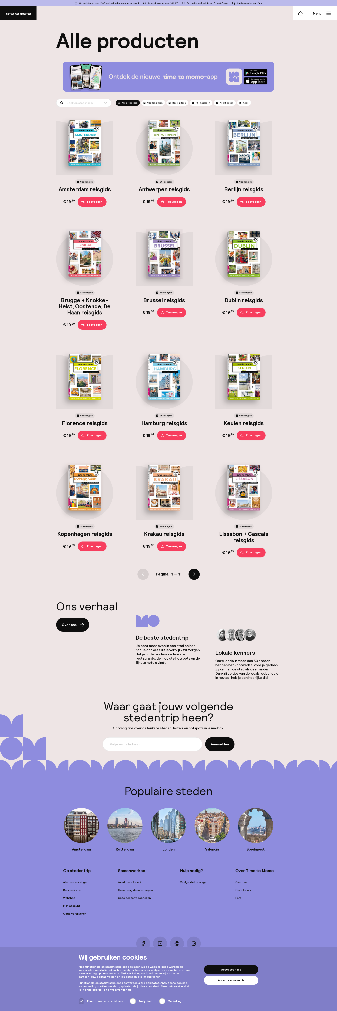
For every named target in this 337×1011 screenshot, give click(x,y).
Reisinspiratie (72, 890)
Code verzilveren (74, 914)
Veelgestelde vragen (194, 882)
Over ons (69, 624)
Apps (246, 102)
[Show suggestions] (106, 103)
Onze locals (243, 890)
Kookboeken (226, 102)
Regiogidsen (179, 102)
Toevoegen (94, 202)
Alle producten (129, 102)
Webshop (69, 898)
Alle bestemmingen (75, 882)
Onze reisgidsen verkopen (135, 890)
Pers (238, 898)
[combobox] (83, 103)
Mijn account (71, 906)
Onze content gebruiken (134, 898)
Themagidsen (203, 102)
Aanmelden (220, 744)
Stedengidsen (155, 102)
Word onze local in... (131, 882)
